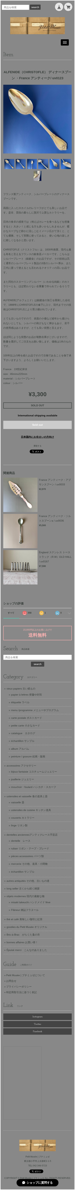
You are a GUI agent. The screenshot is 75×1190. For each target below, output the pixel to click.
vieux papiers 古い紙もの (21, 688)
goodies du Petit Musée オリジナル (27, 926)
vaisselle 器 (17, 802)
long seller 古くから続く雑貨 (23, 888)
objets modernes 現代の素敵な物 (25, 896)
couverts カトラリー (22, 817)
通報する (37, 446)
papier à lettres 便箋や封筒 (26, 694)
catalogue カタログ (23, 733)
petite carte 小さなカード (25, 725)
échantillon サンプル (22, 740)
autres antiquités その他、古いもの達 (28, 880)
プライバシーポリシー (19, 986)
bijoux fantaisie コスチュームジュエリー (34, 771)
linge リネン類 (19, 825)
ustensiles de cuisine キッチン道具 (31, 810)
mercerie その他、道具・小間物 (29, 863)
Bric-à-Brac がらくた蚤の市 (23, 934)
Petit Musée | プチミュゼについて (25, 975)
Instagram (38, 1016)
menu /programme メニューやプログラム (35, 710)
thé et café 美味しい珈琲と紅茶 (24, 919)
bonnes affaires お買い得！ (22, 942)
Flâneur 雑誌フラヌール (25, 909)
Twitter (37, 1024)
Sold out (37, 424)
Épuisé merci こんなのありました (27, 950)
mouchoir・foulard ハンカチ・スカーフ (33, 787)
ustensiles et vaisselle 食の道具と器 (27, 796)
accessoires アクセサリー (21, 765)
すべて (11, 613)
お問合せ (11, 980)
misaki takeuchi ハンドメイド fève (30, 902)
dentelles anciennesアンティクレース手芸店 (32, 834)
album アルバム (20, 748)
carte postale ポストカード (26, 717)
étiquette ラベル (20, 702)
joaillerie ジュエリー (22, 779)
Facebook (37, 1031)
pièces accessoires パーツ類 (27, 856)
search (35, 7)
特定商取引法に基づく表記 (21, 992)
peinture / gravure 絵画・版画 (28, 756)
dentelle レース (20, 840)
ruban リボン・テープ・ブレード (30, 848)
